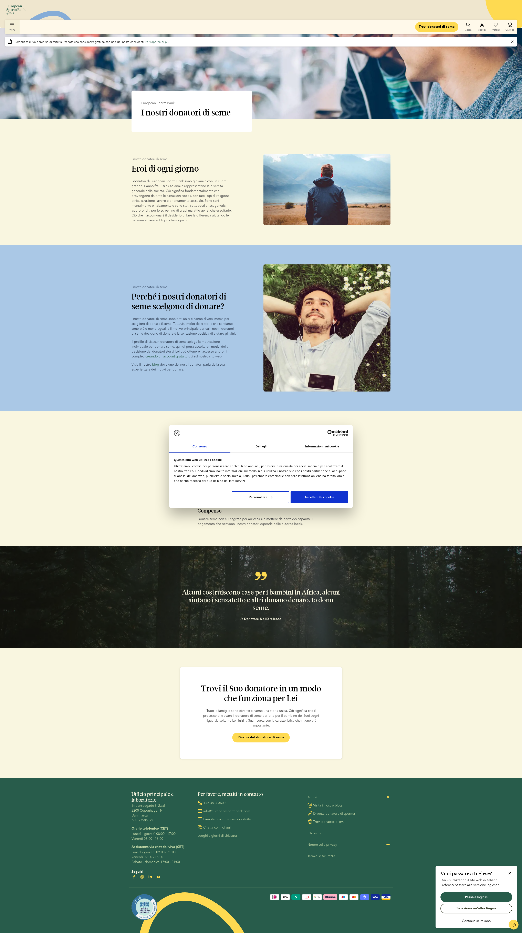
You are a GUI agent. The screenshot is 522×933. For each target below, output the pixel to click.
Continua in (476, 921)
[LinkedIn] (150, 876)
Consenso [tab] (199, 446)
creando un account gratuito (166, 356)
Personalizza (258, 497)
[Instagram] (142, 876)
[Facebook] (134, 876)
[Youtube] (158, 876)
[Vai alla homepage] (16, 9)
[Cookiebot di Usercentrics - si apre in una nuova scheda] (330, 433)
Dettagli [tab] (261, 446)
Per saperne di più (157, 42)
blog (155, 364)
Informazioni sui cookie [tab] (322, 446)
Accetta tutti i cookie (319, 497)
